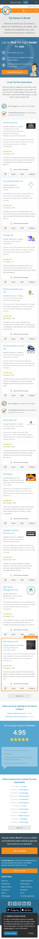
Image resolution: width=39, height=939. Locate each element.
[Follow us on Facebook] (10, 904)
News (3, 893)
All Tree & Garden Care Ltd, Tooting (16, 749)
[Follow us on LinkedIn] (24, 904)
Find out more (19, 115)
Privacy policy (25, 884)
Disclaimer (24, 890)
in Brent (19, 713)
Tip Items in (19, 786)
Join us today (19, 850)
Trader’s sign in (32, 6)
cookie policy (8, 928)
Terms (22, 893)
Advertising (5, 884)
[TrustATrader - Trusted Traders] (6, 9)
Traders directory (26, 887)
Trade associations (26, 881)
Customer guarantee (27, 896)
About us (5, 881)
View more (19, 696)
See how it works (19, 871)
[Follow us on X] (15, 904)
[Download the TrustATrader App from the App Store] (27, 910)
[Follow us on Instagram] (19, 904)
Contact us (5, 890)
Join (25, 2)
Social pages (6, 896)
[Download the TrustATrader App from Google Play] (13, 910)
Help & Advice (6, 887)
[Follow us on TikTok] (29, 904)
